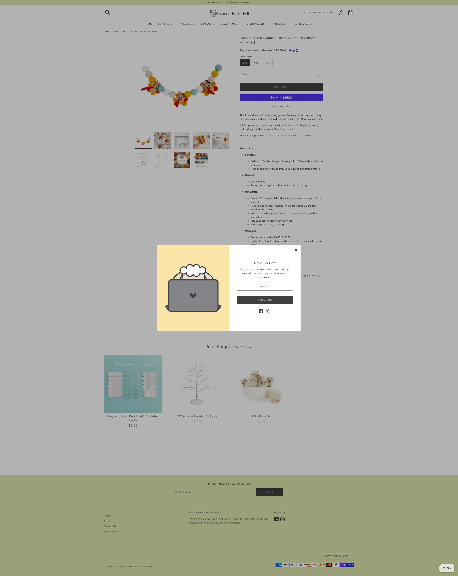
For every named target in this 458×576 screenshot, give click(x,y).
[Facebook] (261, 311)
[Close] (296, 250)
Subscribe (265, 299)
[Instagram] (267, 311)
